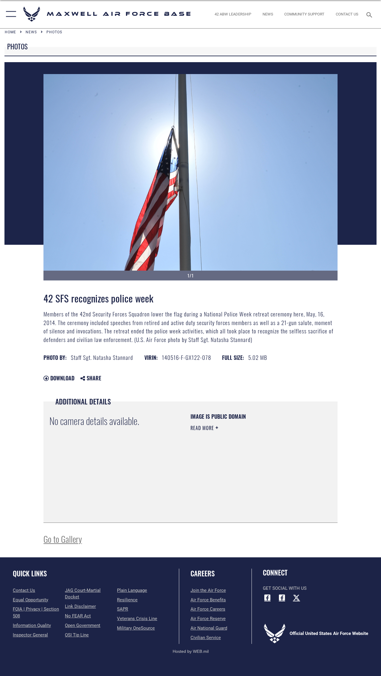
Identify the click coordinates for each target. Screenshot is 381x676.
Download (61, 378)
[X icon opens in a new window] (296, 597)
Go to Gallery (62, 538)
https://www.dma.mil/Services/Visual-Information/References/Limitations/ (243, 478)
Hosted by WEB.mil (191, 651)
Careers (202, 573)
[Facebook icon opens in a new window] (267, 597)
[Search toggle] (370, 14)
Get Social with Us (285, 588)
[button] (9, 14)
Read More (203, 428)
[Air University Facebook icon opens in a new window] (281, 597)
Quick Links (30, 573)
